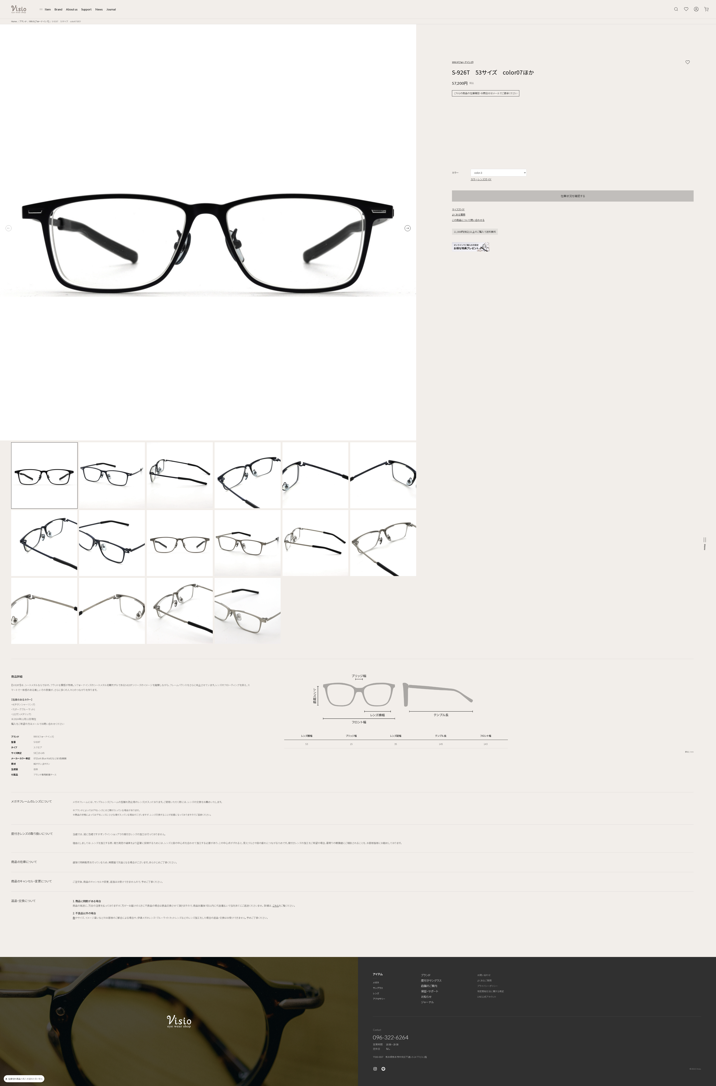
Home (14, 21)
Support (86, 9)
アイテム (378, 974)
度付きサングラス (431, 980)
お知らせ (426, 997)
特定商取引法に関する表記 (490, 991)
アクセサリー (379, 998)
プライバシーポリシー (487, 985)
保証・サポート (429, 991)
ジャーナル (427, 1002)
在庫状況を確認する (573, 196)
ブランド (23, 21)
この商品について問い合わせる (468, 220)
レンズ (376, 993)
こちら (276, 905)
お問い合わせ (484, 975)
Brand (58, 9)
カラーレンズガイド (481, 179)
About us (72, 9)
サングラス (378, 987)
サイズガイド (458, 209)
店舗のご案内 (429, 986)
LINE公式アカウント (486, 996)
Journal (111, 9)
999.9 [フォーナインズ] (39, 21)
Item (48, 9)
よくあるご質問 (484, 980)
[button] (408, 228)
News (99, 9)
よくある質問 (458, 214)
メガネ (376, 982)
